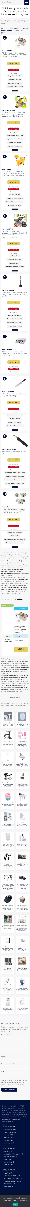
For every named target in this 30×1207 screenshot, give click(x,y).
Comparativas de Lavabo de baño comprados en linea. (8, 743)
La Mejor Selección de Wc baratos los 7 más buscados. (22, 724)
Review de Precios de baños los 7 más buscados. (22, 1009)
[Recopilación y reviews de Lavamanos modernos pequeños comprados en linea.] (8, 982)
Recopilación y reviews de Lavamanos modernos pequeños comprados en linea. (8, 990)
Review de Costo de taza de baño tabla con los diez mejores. (22, 989)
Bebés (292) (7, 1159)
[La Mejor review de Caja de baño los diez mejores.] (22, 856)
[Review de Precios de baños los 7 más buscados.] (22, 1002)
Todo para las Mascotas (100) (13, 1178)
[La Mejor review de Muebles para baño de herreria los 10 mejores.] (8, 816)
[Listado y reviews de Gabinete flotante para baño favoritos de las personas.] (8, 940)
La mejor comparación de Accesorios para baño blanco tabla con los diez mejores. (22, 844)
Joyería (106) (8, 1173)
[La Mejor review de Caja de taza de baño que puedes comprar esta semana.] (22, 796)
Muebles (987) (8, 1186)
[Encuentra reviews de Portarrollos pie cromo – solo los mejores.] (8, 756)
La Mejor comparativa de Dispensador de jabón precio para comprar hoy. (22, 886)
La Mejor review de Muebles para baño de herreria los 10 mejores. (8, 824)
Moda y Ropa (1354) (10, 1132)
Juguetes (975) (8, 1135)
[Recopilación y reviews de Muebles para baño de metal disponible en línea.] (8, 1002)
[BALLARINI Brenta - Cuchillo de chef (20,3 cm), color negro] (20, 383)
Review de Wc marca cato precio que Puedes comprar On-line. (22, 824)
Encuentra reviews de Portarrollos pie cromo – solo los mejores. (8, 764)
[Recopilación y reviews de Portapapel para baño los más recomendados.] (8, 776)
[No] (28, 1201)
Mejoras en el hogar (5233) (12, 1181)
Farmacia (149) (8, 1165)
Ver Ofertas (13, 73)
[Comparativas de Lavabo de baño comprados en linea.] (8, 735)
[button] (26, 2)
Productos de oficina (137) (12, 1176)
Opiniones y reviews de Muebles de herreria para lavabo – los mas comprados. (22, 784)
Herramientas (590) (10, 1184)
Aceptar (15, 1204)
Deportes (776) (8, 1137)
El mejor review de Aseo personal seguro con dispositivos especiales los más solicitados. (22, 744)
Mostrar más (15, 90)
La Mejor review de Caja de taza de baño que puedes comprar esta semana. (22, 804)
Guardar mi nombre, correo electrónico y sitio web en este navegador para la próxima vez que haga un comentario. (14, 1083)
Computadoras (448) (10, 1157)
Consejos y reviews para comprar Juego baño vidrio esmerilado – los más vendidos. (8, 844)
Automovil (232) (9, 1162)
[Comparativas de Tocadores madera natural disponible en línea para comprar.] (22, 960)
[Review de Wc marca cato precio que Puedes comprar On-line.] (22, 816)
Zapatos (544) (8, 1140)
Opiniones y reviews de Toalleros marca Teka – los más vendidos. (8, 927)
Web (2, 1071)
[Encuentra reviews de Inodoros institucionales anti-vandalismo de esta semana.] (8, 856)
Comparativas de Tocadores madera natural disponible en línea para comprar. (22, 968)
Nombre (4, 1057)
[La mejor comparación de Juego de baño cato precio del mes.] (8, 796)
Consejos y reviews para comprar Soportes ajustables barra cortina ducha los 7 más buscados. (22, 928)
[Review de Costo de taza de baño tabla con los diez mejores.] (22, 982)
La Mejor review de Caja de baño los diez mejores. (22, 864)
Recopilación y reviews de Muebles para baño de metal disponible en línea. (8, 1010)
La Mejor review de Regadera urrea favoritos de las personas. (22, 948)
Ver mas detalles (21, 649)
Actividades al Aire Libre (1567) (14, 1154)
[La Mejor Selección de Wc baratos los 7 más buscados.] (22, 716)
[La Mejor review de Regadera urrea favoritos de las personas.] (22, 940)
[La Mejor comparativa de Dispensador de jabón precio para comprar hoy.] (22, 878)
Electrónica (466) (9, 1143)
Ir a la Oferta (14, 63)
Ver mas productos (7, 605)
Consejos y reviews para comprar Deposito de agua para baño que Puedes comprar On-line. (8, 887)
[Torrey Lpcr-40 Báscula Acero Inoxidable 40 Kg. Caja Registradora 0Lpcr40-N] (20, 341)
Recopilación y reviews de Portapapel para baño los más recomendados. (8, 784)
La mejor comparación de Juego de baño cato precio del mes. (8, 804)
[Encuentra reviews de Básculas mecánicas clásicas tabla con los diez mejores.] (8, 899)
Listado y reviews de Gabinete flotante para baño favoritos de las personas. (7, 948)
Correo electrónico (7, 1064)
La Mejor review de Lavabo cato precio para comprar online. (8, 724)
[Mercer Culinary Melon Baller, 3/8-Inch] (20, 440)
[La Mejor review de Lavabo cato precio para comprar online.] (8, 716)
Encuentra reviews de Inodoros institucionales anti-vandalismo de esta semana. (7, 865)
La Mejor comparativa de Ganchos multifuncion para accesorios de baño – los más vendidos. (7, 969)
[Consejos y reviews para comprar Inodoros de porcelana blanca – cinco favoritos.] (22, 756)
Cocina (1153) (8, 1151)
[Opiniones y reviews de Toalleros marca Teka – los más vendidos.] (8, 919)
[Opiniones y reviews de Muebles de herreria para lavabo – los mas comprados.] (22, 776)
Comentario (5, 1035)
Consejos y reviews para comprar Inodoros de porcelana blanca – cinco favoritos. (22, 764)
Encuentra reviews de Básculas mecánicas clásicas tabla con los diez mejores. (7, 907)
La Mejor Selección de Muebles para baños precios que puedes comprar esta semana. (22, 907)
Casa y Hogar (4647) (10, 1129)
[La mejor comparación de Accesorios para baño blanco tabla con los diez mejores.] (22, 837)
